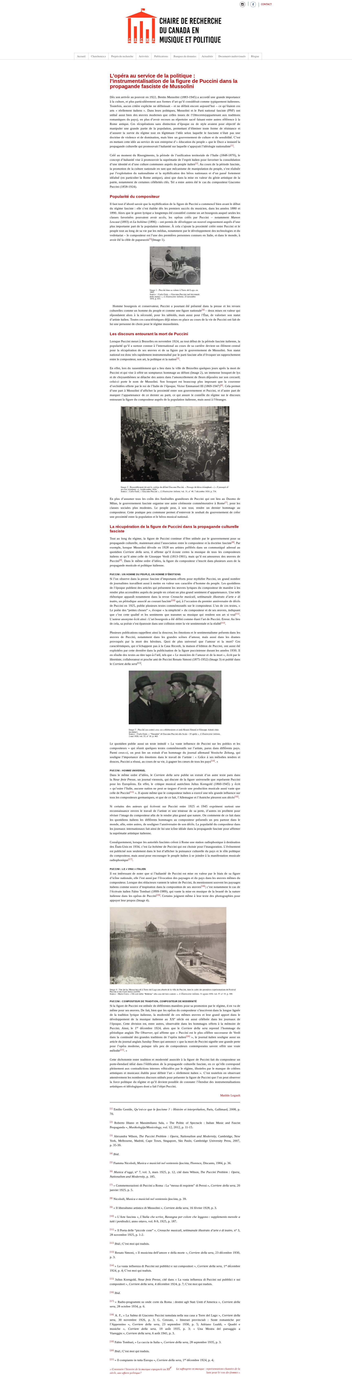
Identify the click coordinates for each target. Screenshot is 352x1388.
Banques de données (185, 56)
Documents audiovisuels (231, 56)
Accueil (81, 56)
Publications (161, 56)
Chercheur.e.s (98, 56)
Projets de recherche (122, 56)
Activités (144, 56)
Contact (266, 4)
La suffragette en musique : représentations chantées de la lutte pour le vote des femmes (208, 1370)
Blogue (255, 56)
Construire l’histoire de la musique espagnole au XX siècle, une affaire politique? (141, 1371)
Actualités (207, 56)
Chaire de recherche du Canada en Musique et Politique (173, 26)
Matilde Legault (230, 1095)
